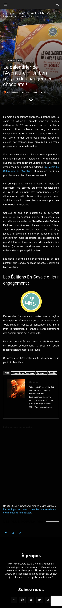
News (19, 60)
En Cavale (49, 166)
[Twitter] (20, 533)
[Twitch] (39, 600)
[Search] (57, 4)
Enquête (52, 373)
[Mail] (31, 600)
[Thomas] (5, 92)
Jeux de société (18, 13)
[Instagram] (30, 412)
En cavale (41, 373)
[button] (5, 4)
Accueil (6, 13)
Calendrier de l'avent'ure (23, 373)
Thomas (14, 92)
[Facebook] (6, 533)
